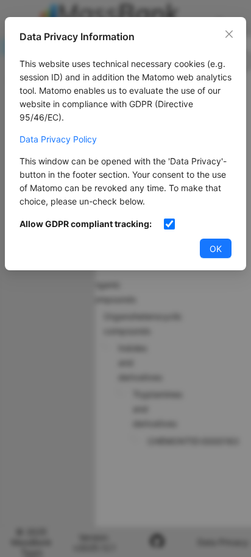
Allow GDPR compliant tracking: (85, 224)
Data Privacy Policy (58, 139)
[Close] (229, 34)
